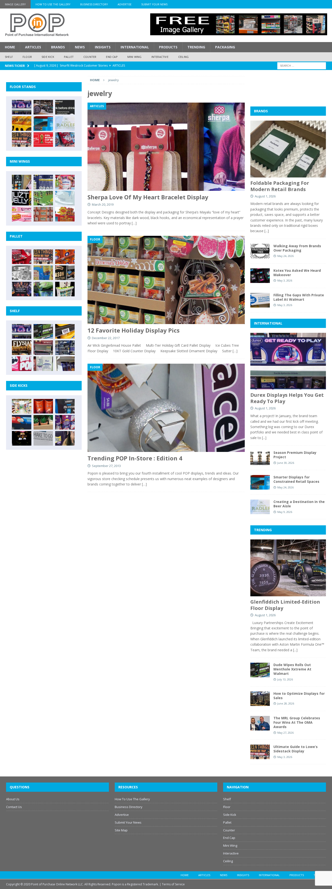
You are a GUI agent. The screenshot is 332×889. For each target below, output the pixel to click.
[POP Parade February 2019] (43, 182)
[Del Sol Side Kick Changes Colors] (65, 422)
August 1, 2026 (265, 196)
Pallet (69, 57)
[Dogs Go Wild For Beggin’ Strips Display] (65, 438)
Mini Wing (134, 57)
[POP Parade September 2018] (21, 198)
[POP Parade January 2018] (65, 198)
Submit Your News (154, 4)
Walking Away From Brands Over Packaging (297, 248)
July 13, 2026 (285, 679)
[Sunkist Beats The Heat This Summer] (65, 182)
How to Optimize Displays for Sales (299, 695)
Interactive (159, 57)
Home (10, 47)
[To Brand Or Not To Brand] (43, 422)
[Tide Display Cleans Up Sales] (65, 256)
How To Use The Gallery (52, 4)
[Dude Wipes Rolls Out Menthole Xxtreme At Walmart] (43, 331)
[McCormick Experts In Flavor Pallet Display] (65, 272)
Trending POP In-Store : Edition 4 (134, 458)
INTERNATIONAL (268, 323)
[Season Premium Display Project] (260, 457)
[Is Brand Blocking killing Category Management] (65, 347)
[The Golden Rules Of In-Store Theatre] (43, 347)
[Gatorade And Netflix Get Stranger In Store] (21, 289)
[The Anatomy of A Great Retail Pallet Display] (21, 256)
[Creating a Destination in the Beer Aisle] (65, 123)
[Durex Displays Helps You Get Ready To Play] (21, 107)
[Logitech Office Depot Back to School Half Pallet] (65, 289)
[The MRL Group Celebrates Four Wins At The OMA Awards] (260, 723)
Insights (103, 47)
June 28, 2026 (285, 703)
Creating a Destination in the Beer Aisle (299, 503)
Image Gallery (15, 4)
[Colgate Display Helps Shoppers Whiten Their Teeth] (43, 406)
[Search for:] (301, 65)
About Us (12, 799)
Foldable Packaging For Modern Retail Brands (279, 186)
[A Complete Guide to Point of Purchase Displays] (21, 406)
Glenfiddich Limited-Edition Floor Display (285, 605)
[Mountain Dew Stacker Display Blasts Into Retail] (43, 289)
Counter (89, 57)
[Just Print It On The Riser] (43, 438)
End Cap (111, 57)
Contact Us (14, 807)
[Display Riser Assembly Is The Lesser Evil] (65, 139)
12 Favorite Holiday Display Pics (133, 330)
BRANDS (261, 111)
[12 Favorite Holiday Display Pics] (166, 280)
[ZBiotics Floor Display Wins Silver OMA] (65, 107)
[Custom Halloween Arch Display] (21, 347)
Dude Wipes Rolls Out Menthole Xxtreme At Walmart (292, 669)
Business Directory (94, 4)
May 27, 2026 (285, 732)
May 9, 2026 (284, 512)
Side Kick (48, 57)
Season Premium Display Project (294, 454)
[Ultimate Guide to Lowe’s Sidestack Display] (21, 139)
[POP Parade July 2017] (43, 214)
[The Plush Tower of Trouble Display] (21, 272)
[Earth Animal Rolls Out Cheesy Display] (21, 123)
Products (168, 47)
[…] (134, 223)
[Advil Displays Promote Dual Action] (21, 422)
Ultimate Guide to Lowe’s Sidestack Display (295, 748)
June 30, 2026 (285, 463)
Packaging (225, 47)
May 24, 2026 (285, 256)
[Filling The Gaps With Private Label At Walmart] (260, 300)
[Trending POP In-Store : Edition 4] (166, 408)
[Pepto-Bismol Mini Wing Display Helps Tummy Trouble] (21, 214)
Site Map (121, 830)
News (80, 47)
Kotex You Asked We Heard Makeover (297, 272)
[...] (266, 231)
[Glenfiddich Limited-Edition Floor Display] (43, 107)
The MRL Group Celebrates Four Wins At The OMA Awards (296, 722)
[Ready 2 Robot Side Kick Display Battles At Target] (21, 438)
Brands (58, 47)
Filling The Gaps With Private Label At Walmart (298, 297)
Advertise (124, 4)
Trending (196, 47)
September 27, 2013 (106, 466)
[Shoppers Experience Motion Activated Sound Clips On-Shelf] (65, 363)
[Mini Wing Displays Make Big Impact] (21, 182)
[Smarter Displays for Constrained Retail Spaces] (43, 123)
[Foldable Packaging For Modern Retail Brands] (288, 149)
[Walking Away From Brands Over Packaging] (260, 251)
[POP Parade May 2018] (43, 198)
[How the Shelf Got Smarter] (65, 331)
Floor (27, 57)
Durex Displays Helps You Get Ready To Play (287, 398)
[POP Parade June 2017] (65, 214)
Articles (33, 47)
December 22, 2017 (106, 338)
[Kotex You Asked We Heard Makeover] (260, 275)
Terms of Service (173, 884)
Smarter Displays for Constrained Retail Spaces (296, 479)
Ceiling (183, 57)
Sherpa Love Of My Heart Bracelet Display (147, 197)
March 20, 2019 (103, 204)
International (135, 47)
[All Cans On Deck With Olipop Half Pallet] (43, 272)
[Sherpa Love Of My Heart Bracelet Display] (166, 147)
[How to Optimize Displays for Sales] (260, 698)
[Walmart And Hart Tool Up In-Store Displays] (65, 406)
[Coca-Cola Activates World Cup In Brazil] (43, 139)
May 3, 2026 (284, 280)
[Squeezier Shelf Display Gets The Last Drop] (43, 363)
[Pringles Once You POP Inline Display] (21, 363)
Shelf (9, 57)
